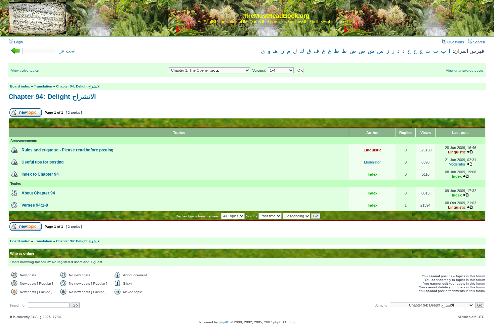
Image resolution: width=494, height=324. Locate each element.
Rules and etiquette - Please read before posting (67, 150)
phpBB (224, 322)
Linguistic (372, 150)
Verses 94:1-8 (35, 205)
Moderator (372, 162)
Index (372, 174)
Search (478, 42)
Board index (20, 86)
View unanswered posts (464, 70)
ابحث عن (67, 51)
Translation (43, 86)
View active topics (25, 70)
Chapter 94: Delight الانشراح (78, 86)
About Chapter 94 (38, 193)
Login (18, 42)
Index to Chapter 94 (40, 174)
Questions (455, 42)
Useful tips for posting (43, 162)
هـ (275, 51)
